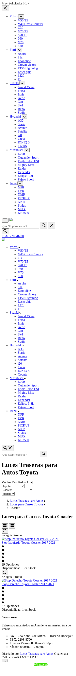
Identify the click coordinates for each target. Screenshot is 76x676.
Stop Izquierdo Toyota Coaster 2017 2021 (28, 542)
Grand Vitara (26, 87)
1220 (21, 75)
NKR (21, 202)
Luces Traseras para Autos (26, 500)
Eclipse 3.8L (26, 175)
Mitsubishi (16, 150)
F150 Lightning (28, 68)
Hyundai (15, 116)
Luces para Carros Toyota (26, 504)
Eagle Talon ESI (28, 161)
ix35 (21, 120)
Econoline (24, 61)
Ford (13, 49)
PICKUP (24, 198)
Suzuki (14, 83)
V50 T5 (23, 20)
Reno (21, 109)
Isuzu (13, 183)
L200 (21, 154)
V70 (21, 42)
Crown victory (27, 64)
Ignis (21, 94)
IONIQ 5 (24, 142)
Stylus (22, 205)
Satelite (22, 131)
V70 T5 (23, 31)
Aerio (21, 98)
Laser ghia (24, 72)
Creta (21, 138)
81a (20, 57)
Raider (22, 168)
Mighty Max (26, 165)
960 (20, 38)
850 (20, 46)
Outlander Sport (28, 157)
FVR (21, 191)
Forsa (21, 90)
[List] (12, 525)
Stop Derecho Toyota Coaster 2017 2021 (28, 584)
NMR (21, 194)
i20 (20, 135)
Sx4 (20, 105)
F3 (19, 79)
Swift (21, 112)
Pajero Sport (26, 179)
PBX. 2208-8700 (13, 236)
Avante (22, 127)
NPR (21, 187)
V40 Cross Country (30, 24)
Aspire (22, 53)
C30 (20, 27)
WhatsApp (41, 664)
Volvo (13, 16)
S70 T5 (22, 35)
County (22, 146)
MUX (22, 209)
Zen (20, 101)
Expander (24, 172)
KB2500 (23, 212)
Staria (21, 124)
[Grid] (5, 525)
